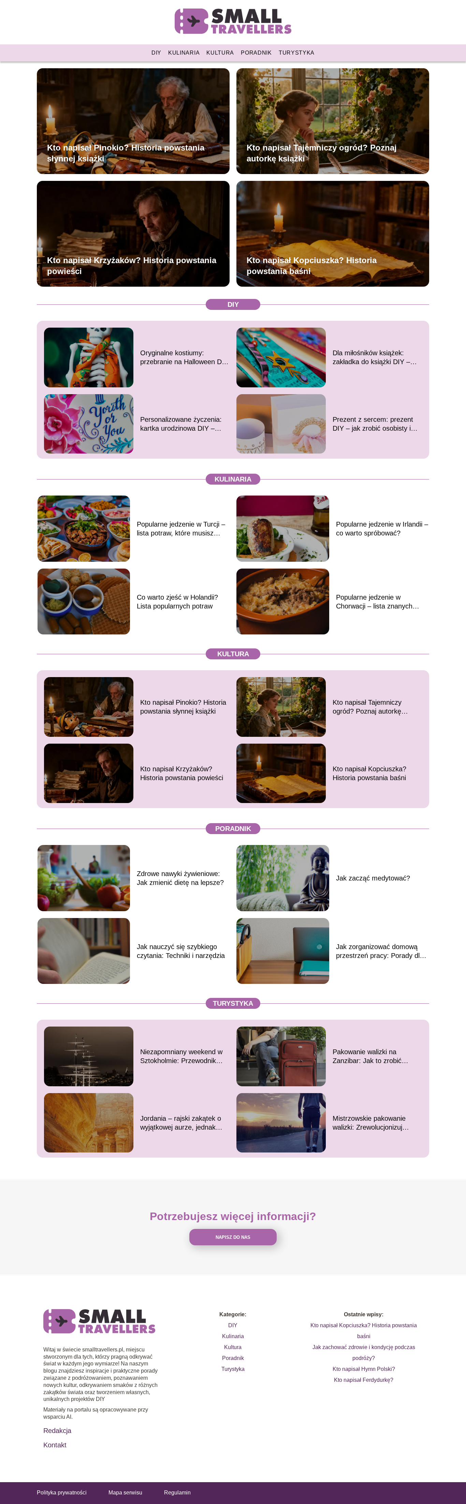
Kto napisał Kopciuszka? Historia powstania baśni (312, 265)
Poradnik (256, 53)
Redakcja (57, 1430)
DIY (156, 53)
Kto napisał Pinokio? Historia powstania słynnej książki (125, 153)
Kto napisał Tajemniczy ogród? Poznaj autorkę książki (322, 153)
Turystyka (297, 53)
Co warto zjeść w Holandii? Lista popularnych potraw (177, 601)
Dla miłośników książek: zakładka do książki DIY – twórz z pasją (371, 357)
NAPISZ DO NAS (233, 1237)
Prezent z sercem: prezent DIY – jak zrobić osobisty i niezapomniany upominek (373, 424)
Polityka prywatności (62, 1492)
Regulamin (177, 1492)
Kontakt (55, 1445)
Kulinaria (184, 53)
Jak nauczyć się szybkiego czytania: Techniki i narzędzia (181, 951)
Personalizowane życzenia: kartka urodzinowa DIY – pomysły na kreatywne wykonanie (181, 424)
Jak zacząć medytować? (373, 878)
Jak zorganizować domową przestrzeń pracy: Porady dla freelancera (379, 951)
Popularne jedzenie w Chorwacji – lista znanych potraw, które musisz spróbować (374, 602)
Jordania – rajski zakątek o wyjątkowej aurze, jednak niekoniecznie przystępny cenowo (180, 1123)
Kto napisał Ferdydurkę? (363, 1380)
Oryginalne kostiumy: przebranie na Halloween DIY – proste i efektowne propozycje (184, 357)
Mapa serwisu (125, 1492)
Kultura (220, 53)
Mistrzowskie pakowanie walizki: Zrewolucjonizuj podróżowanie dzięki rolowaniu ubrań (369, 1123)
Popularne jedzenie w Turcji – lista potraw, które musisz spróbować (181, 529)
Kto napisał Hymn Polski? (364, 1369)
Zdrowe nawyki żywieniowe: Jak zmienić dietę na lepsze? (180, 878)
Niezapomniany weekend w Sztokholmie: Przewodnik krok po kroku (181, 1056)
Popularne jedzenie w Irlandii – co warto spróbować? (382, 528)
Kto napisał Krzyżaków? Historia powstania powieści (131, 265)
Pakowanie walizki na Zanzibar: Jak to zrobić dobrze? (367, 1056)
